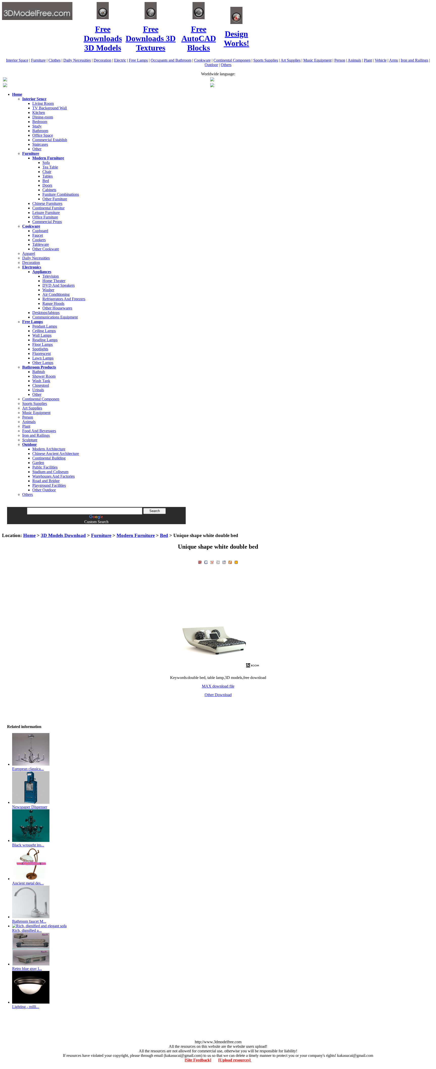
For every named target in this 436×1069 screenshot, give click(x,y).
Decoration (102, 60)
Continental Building (49, 458)
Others (226, 65)
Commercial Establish (49, 140)
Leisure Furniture (46, 212)
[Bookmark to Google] (205, 562)
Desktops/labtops (46, 312)
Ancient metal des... (28, 883)
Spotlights (40, 349)
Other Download (218, 695)
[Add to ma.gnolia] (236, 562)
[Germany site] (212, 86)
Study (37, 126)
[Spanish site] (212, 80)
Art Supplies (291, 60)
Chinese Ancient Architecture (55, 453)
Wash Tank (41, 381)
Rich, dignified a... (27, 930)
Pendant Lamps (44, 326)
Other (36, 149)
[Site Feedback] (198, 1060)
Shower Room (44, 376)
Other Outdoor (44, 490)
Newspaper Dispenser (29, 807)
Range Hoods (53, 303)
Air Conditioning (56, 294)
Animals (354, 60)
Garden (38, 462)
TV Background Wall (49, 108)
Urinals (38, 390)
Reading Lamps (45, 340)
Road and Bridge (46, 481)
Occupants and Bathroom (171, 60)
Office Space (42, 135)
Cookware (202, 60)
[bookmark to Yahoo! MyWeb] (211, 562)
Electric (120, 60)
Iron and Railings (414, 60)
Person (339, 60)
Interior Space (17, 60)
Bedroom (39, 121)
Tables (47, 176)
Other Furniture (54, 199)
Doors (47, 185)
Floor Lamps (42, 344)
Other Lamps (42, 362)
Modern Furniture (136, 535)
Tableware (40, 244)
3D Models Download (63, 535)
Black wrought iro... (28, 845)
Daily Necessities (77, 60)
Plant (368, 60)
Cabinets (49, 190)
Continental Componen (232, 60)
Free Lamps (138, 60)
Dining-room (42, 117)
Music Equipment (317, 60)
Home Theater (53, 281)
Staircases (40, 144)
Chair (46, 171)
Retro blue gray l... (27, 968)
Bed (45, 181)
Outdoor (211, 65)
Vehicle (381, 60)
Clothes (54, 60)
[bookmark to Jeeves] (199, 562)
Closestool (40, 385)
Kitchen (38, 112)
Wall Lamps (41, 335)
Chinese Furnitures (47, 203)
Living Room (43, 103)
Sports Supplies (265, 60)
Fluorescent (41, 353)
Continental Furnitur (48, 208)
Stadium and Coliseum (50, 472)
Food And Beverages (39, 431)
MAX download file (218, 686)
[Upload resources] (235, 1060)
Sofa (46, 162)
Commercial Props (47, 222)
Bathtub (38, 372)
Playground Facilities (49, 485)
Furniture (38, 60)
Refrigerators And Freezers (63, 299)
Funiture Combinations (60, 194)
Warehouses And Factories (53, 476)
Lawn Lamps (42, 358)
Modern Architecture (48, 449)
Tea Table (50, 167)
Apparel (28, 253)
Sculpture (29, 440)
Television (50, 276)
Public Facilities (45, 467)
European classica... (28, 769)
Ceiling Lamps (44, 331)
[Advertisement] (218, 526)
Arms (393, 60)
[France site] (5, 86)
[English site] (5, 80)
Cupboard (40, 231)
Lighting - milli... (25, 1007)
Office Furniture (45, 217)
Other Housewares (57, 308)
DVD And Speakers (58, 285)
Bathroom (40, 131)
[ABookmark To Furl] (230, 562)
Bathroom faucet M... (29, 921)
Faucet (37, 235)
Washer (48, 290)
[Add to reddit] (224, 562)
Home (29, 535)
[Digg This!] (218, 562)
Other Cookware (45, 249)
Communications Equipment (55, 317)
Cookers (39, 240)
